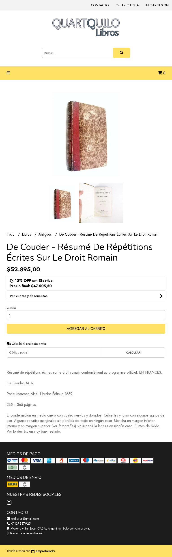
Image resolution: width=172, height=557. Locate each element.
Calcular (133, 352)
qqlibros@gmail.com (24, 518)
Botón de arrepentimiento (26, 533)
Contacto (100, 5)
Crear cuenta (127, 5)
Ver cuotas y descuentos (28, 296)
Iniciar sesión (157, 5)
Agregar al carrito (86, 328)
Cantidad (11, 308)
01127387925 (20, 523)
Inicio (11, 234)
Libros (27, 234)
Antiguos (46, 234)
